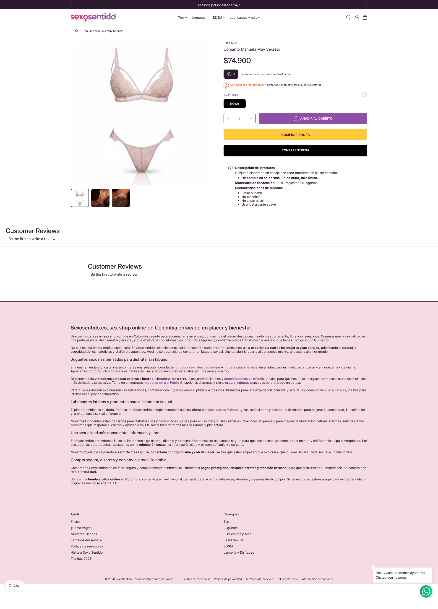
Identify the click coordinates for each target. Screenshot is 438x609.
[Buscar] (348, 17)
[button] (73, 5)
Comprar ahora (295, 135)
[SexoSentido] (93, 17)
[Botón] (364, 94)
